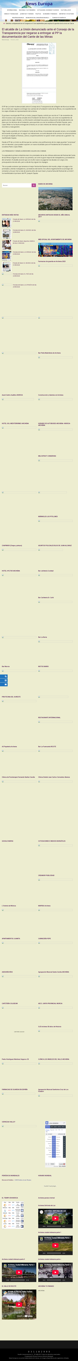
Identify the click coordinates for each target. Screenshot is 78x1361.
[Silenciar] (67, 1226)
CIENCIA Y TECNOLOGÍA (11, 14)
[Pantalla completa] (70, 1226)
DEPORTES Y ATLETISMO (66, 14)
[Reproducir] (41, 1226)
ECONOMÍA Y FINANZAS (50, 14)
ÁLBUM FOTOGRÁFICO (59, 17)
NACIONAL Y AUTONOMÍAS (27, 10)
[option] (40, 23)
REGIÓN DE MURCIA (18, 17)
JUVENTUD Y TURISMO (27, 14)
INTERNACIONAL (12, 10)
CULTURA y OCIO (66, 10)
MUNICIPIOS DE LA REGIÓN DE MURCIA (37, 17)
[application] (55, 1218)
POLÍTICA (38, 14)
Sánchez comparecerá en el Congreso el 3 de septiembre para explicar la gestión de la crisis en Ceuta (40, 23)
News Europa (39, 3)
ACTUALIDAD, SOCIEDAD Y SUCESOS (48, 10)
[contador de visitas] (39, 1352)
